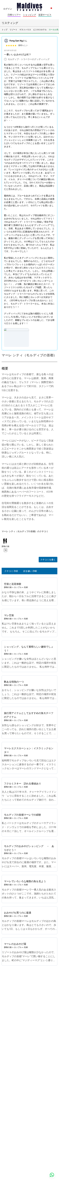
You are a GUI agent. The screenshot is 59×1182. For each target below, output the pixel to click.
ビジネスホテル (40, 29)
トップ (4, 29)
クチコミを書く (48, 559)
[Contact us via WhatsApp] (52, 1175)
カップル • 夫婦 (21, 587)
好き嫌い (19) (30, 571)
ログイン (7, 8)
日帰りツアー (14, 14)
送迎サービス (44, 14)
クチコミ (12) (11, 571)
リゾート (13, 29)
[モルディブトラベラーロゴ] (29, 6)
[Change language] (51, 8)
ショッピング (29, 14)
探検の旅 (8, 587)
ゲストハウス (25, 29)
